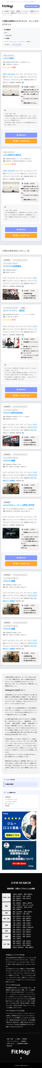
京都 (24, 923)
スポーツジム (13, 41)
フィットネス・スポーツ (11, 801)
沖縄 (26, 947)
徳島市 (19, 930)
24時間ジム (28, 41)
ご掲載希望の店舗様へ (22, 1043)
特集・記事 (10, 1039)
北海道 (15, 894)
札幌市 (20, 894)
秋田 (14, 896)
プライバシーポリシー (13, 1041)
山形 (24, 896)
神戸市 (19, 925)
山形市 (28, 896)
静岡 (25, 912)
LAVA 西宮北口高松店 (12, 155)
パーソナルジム (21, 41)
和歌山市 (30, 927)
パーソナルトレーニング (11, 799)
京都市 (28, 923)
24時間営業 (7, 797)
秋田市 (19, 896)
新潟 (14, 916)
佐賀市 (28, 941)
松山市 (19, 932)
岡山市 (28, 934)
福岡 (14, 941)
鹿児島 (15, 947)
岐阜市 (19, 914)
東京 (14, 903)
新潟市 (19, 916)
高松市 (28, 930)
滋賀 (24, 925)
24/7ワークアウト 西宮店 (14, 311)
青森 (25, 894)
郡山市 (19, 900)
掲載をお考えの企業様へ (32, 6)
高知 (24, 932)
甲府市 (19, 920)
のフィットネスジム (22, 11)
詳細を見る (22, 135)
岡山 (24, 934)
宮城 (24, 898)
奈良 (14, 927)
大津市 (28, 925)
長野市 (28, 920)
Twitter (21, 1058)
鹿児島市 (20, 947)
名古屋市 (19, 912)
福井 (24, 918)
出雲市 (19, 936)
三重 (24, 914)
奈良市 (19, 927)
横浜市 (30, 903)
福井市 (28, 918)
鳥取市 (28, 936)
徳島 (14, 930)
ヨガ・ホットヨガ (17, 44)
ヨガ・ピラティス (9, 803)
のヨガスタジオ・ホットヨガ (19, 13)
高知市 (28, 932)
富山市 (28, 916)
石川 (14, 918)
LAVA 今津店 (8, 58)
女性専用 (7, 805)
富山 (24, 916)
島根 (14, 936)
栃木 (14, 907)
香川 (24, 930)
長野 (24, 920)
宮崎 (24, 945)
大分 (14, 945)
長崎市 (19, 943)
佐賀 (24, 941)
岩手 (14, 898)
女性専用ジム (8, 44)
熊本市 (28, 943)
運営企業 (9, 1046)
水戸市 (30, 907)
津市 (28, 914)
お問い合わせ (10, 1043)
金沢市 (19, 918)
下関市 (19, 938)
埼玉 (24, 905)
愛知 (14, 912)
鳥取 (24, 936)
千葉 (14, 905)
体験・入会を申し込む (22, 141)
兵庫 (14, 925)
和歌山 (25, 927)
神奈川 (25, 903)
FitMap (17, 1065)
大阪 (14, 923)
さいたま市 (30, 905)
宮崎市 (28, 945)
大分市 (19, 945)
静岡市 (30, 912)
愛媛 (14, 932)
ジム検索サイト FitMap (8, 11)
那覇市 (31, 947)
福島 (14, 900)
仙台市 (28, 898)
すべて (6, 41)
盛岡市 (19, 898)
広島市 (19, 934)
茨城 (25, 907)
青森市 (30, 894)
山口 (14, 938)
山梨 (14, 920)
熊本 (24, 943)
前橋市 (19, 909)
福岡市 (19, 941)
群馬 (14, 909)
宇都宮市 (19, 907)
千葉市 (19, 905)
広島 (14, 934)
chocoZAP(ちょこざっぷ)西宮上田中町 (18, 505)
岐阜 (14, 914)
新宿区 (19, 903)
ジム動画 (17, 1039)
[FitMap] (7, 6)
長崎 (14, 943)
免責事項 (23, 1041)
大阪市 (19, 923)
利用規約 (24, 1039)
